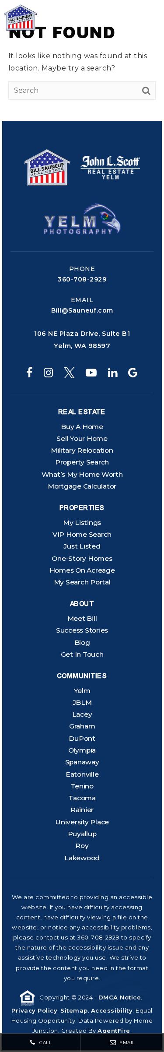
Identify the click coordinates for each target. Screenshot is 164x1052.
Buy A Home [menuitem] (82, 426)
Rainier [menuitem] (82, 810)
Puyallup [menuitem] (82, 834)
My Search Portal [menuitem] (82, 582)
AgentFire (114, 1030)
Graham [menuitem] (82, 726)
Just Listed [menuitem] (81, 546)
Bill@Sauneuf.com (82, 310)
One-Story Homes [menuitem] (82, 558)
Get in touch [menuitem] (82, 654)
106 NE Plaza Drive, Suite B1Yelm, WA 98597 (82, 340)
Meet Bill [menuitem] (82, 618)
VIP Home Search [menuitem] (82, 534)
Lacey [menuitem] (82, 714)
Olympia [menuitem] (82, 750)
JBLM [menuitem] (82, 702)
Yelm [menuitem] (82, 690)
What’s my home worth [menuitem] (82, 474)
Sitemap (74, 1010)
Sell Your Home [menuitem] (82, 438)
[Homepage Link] (45, 17)
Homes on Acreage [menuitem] (82, 570)
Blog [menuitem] (82, 642)
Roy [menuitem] (81, 845)
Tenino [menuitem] (82, 786)
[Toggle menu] (143, 17)
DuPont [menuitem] (82, 738)
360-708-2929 (82, 279)
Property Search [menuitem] (82, 462)
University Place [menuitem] (82, 822)
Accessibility (112, 1010)
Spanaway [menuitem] (82, 762)
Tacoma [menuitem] (82, 798)
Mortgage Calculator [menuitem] (82, 486)
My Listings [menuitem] (82, 522)
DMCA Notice (119, 997)
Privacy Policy (34, 1010)
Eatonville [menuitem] (82, 774)
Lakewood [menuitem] (82, 858)
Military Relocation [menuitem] (82, 450)
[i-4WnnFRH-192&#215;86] (82, 218)
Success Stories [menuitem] (82, 630)
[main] (82, 60)
